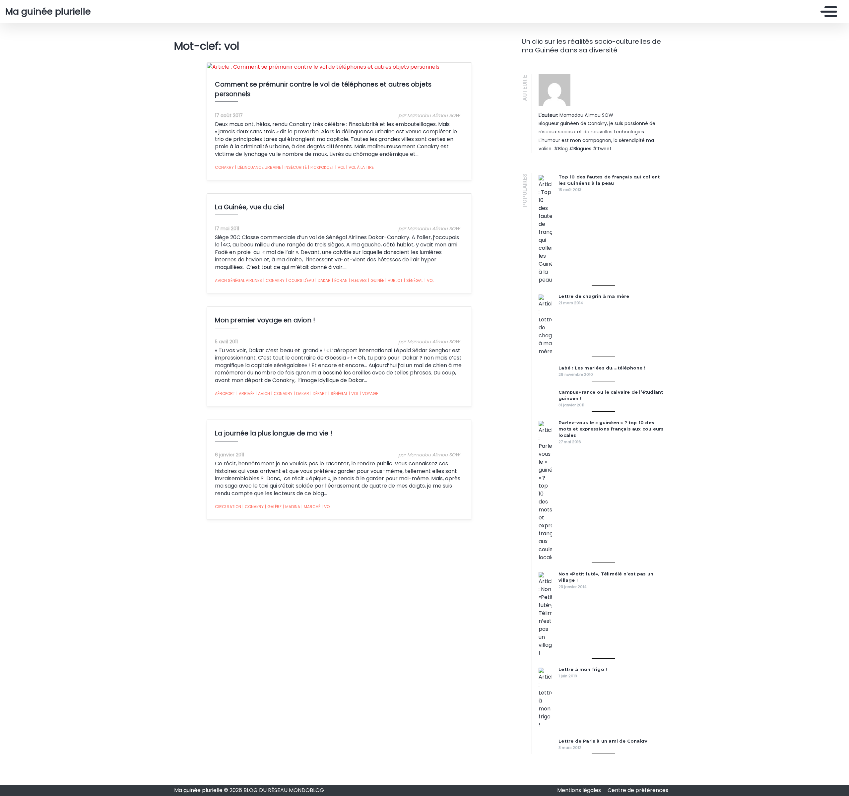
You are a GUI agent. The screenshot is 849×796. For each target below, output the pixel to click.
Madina (291, 506)
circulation (228, 506)
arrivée (245, 393)
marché (310, 506)
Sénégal (413, 280)
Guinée (376, 280)
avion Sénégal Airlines (238, 280)
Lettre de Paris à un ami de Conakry (602, 741)
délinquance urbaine (258, 167)
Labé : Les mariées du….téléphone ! (601, 367)
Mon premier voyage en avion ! (265, 320)
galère (273, 506)
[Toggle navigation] (827, 12)
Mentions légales (579, 790)
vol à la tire (360, 167)
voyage (369, 393)
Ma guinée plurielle (48, 11)
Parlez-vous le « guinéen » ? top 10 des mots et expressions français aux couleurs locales (611, 429)
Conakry (224, 167)
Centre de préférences (638, 790)
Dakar (323, 280)
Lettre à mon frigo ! (582, 669)
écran (340, 280)
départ (318, 393)
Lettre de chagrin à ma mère (593, 296)
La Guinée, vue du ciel (249, 207)
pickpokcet (321, 167)
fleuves (358, 280)
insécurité (294, 167)
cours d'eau (300, 280)
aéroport (225, 393)
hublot (394, 280)
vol (340, 167)
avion (263, 393)
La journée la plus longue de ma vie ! (273, 433)
